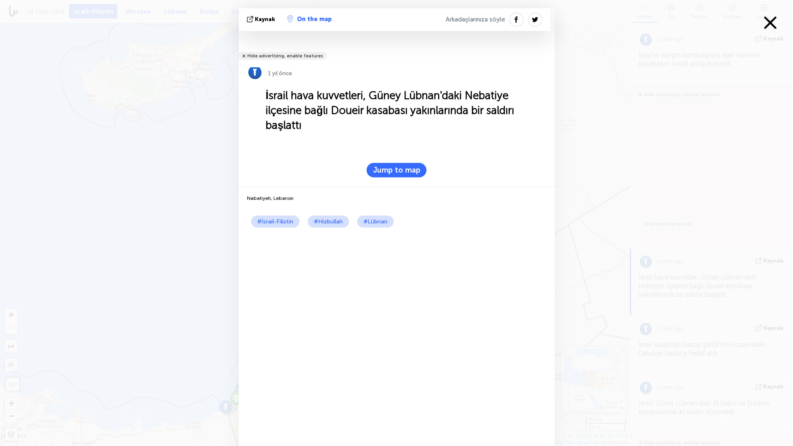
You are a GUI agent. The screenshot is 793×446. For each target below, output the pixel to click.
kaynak (265, 19)
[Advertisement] (397, 289)
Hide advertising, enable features (285, 56)
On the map (314, 19)
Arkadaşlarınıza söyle (475, 19)
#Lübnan (375, 221)
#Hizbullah (328, 221)
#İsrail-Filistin (275, 221)
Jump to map (396, 170)
